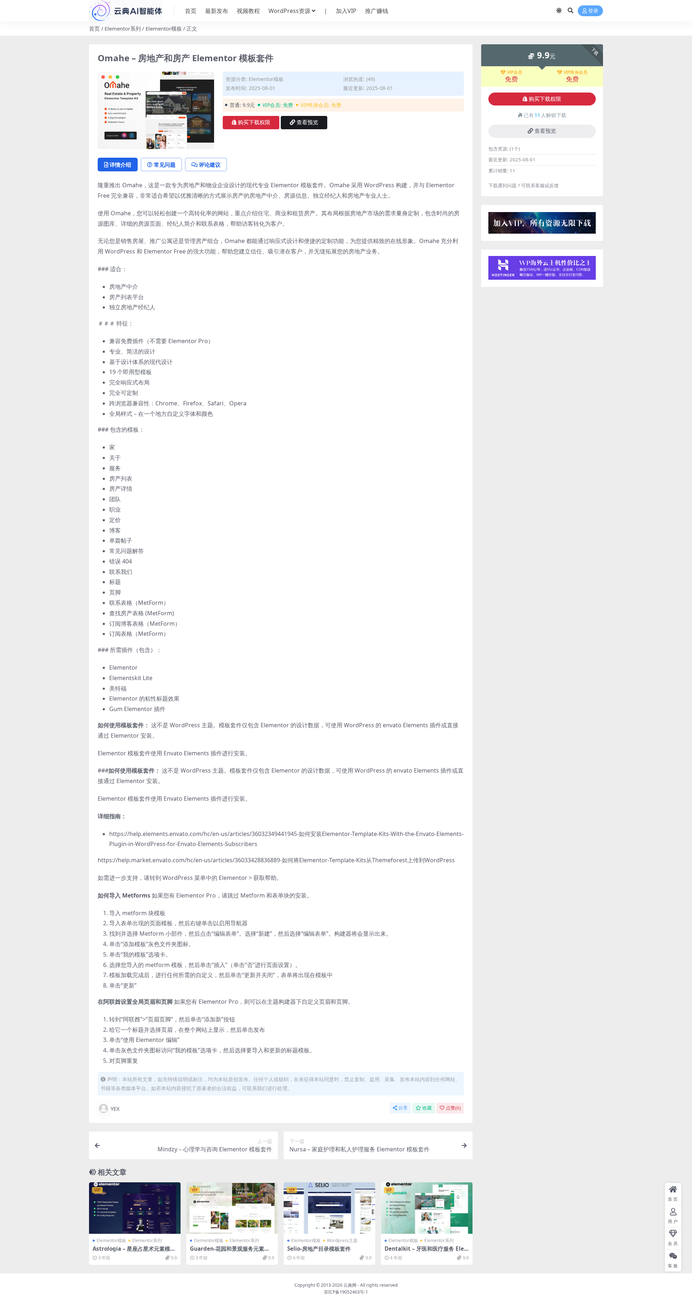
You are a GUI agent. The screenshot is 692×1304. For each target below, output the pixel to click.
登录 (593, 11)
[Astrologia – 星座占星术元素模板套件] (135, 1208)
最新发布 (216, 11)
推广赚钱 (376, 11)
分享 (403, 1108)
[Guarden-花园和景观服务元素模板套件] (232, 1208)
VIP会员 (514, 72)
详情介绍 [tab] (120, 164)
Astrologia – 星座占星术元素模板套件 (134, 1252)
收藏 (427, 1108)
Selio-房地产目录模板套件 (319, 1248)
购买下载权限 (254, 122)
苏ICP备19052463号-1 (346, 1292)
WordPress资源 (289, 11)
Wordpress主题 (342, 1240)
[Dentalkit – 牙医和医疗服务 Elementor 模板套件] (427, 1208)
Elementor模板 (164, 28)
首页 (190, 11)
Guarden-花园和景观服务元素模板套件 (230, 1252)
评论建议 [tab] (210, 164)
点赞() (453, 1108)
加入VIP (346, 11)
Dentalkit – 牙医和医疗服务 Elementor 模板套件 (424, 1252)
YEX (115, 1108)
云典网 (349, 1285)
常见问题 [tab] (165, 164)
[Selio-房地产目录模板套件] (329, 1208)
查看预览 (307, 122)
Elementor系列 (123, 28)
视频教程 (248, 11)
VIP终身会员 (575, 72)
